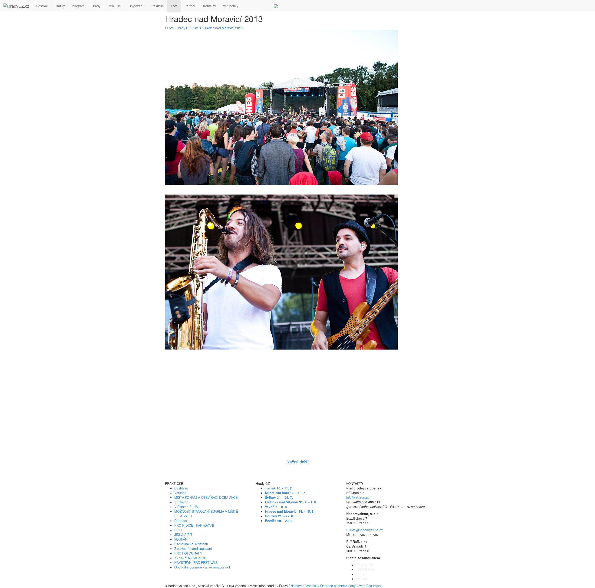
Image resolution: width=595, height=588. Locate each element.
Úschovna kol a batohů (191, 544)
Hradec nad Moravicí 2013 (223, 28)
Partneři (190, 5)
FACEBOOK (364, 564)
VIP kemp (181, 502)
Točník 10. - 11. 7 (278, 488)
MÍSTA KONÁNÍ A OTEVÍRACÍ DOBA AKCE (206, 497)
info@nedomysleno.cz (366, 530)
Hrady (96, 5)
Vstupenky (230, 5)
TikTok (360, 574)
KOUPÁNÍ (181, 539)
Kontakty (209, 5)
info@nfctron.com (359, 497)
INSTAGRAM (365, 569)
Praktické (157, 5)
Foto (174, 5)
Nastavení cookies (304, 585)
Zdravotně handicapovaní (193, 548)
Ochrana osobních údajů (338, 585)
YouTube (362, 578)
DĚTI (178, 530)
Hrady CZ (183, 28)
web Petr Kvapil (370, 585)
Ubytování (136, 5)
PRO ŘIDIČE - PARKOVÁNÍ (194, 525)
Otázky (60, 5)
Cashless (181, 488)
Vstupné (180, 492)
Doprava (180, 520)
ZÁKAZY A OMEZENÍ (190, 557)
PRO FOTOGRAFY (188, 553)
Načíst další (297, 462)
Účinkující (114, 5)
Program (78, 5)
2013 (197, 28)
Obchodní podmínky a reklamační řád (202, 567)
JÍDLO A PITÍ (183, 534)
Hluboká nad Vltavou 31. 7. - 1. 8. (291, 502)
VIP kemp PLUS (186, 506)
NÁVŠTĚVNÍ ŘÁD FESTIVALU (196, 562)
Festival (42, 5)
